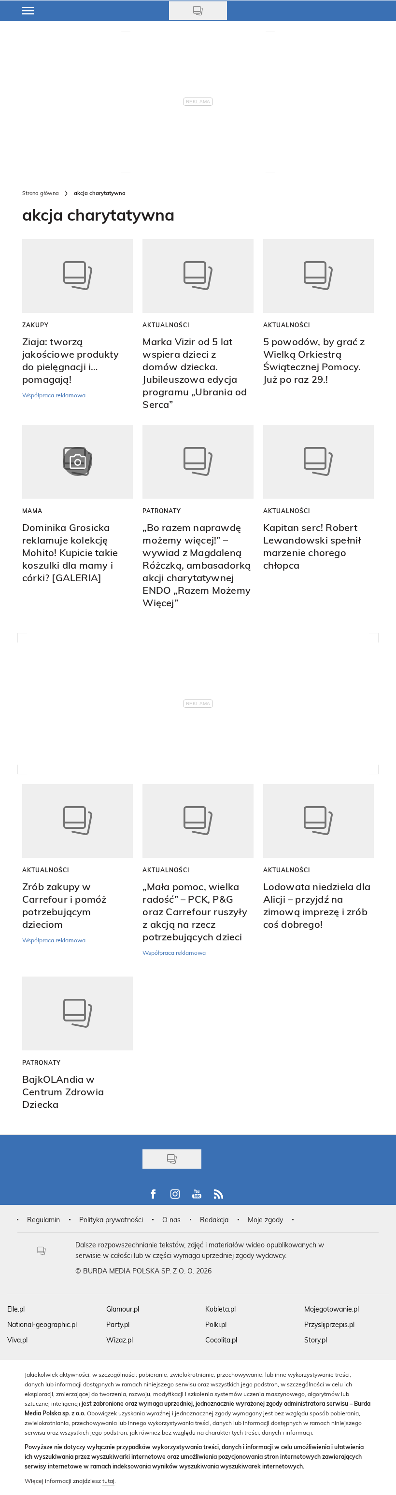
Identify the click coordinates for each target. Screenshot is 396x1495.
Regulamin (43, 1219)
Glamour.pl (122, 1308)
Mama (32, 511)
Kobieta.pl (220, 1308)
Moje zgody (265, 1219)
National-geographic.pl (42, 1324)
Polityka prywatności (111, 1219)
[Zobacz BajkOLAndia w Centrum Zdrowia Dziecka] (77, 1013)
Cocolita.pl (221, 1339)
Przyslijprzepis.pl (329, 1324)
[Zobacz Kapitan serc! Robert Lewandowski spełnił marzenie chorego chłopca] (318, 462)
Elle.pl (16, 1308)
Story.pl (315, 1339)
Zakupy (35, 325)
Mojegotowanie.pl (331, 1308)
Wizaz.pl (119, 1339)
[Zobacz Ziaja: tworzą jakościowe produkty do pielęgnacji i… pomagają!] (77, 276)
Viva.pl (17, 1339)
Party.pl (117, 1324)
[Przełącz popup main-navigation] (28, 10)
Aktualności (165, 325)
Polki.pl (215, 1324)
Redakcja (214, 1219)
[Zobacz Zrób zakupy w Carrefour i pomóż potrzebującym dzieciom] (77, 821)
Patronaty (161, 511)
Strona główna (40, 192)
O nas (171, 1219)
